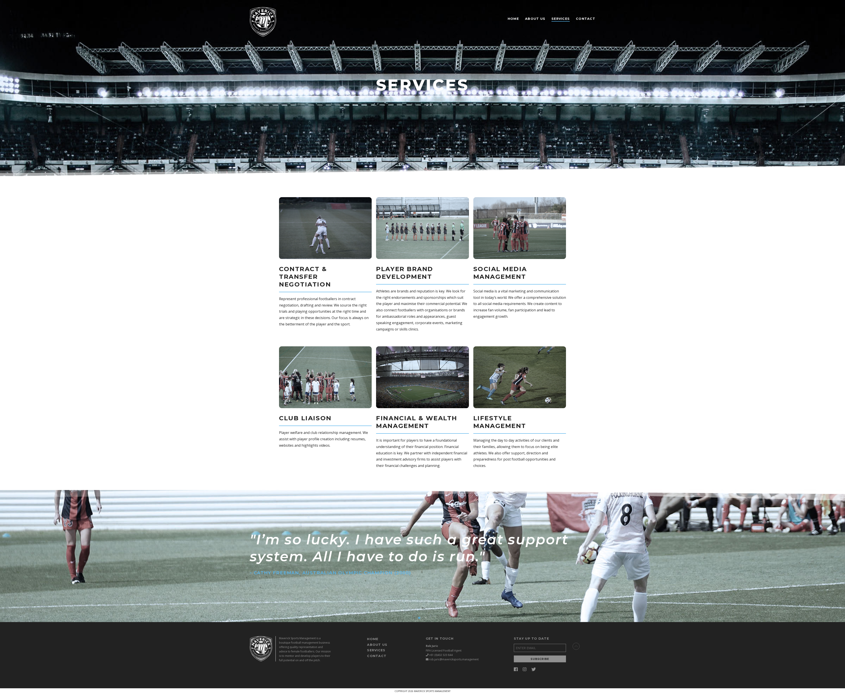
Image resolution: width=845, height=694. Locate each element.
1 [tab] (419, 618)
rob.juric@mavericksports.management (454, 659)
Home (513, 19)
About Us (535, 19)
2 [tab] (426, 618)
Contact (585, 19)
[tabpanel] (422, 556)
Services (560, 19)
